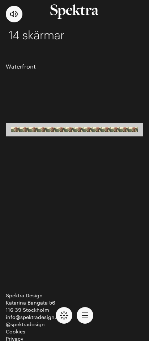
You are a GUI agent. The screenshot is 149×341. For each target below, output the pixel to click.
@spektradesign (25, 324)
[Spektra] (74, 11)
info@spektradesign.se (33, 316)
